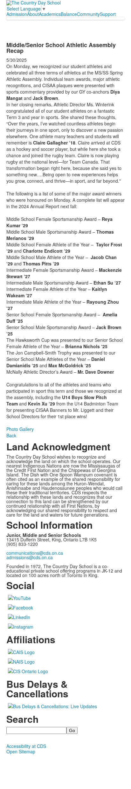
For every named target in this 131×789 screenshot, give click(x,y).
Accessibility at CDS (26, 746)
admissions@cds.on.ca (29, 557)
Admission (16, 14)
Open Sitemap (20, 751)
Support (108, 14)
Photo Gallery (20, 429)
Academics (50, 14)
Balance (69, 14)
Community (88, 14)
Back (11, 435)
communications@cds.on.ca (34, 553)
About (33, 14)
